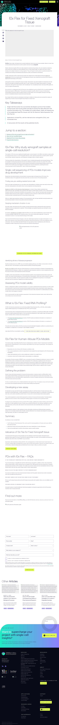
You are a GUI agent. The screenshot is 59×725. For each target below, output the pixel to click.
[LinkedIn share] (3, 38)
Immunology (23, 707)
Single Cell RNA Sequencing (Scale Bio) (27, 658)
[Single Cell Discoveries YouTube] (5, 666)
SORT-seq (22, 655)
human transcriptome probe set (16, 317)
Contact (41, 673)
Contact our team (11, 448)
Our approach (23, 716)
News (41, 663)
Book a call (52, 1)
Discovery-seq (23, 676)
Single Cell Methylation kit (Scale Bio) (27, 661)
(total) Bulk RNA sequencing (26, 675)
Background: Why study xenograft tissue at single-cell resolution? (20, 134)
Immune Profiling (24, 700)
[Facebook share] (3, 32)
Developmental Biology (25, 709)
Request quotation (46, 702)
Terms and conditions (44, 717)
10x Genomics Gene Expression (22, 189)
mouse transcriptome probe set (16, 321)
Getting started (42, 660)
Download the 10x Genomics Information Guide (29, 253)
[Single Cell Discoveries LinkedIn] (2, 666)
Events (41, 672)
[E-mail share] (3, 41)
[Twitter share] (3, 35)
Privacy (41, 714)
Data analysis (23, 681)
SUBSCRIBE (43, 683)
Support (41, 695)
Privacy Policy (50, 563)
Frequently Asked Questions (12, 139)
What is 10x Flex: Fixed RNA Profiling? (14, 136)
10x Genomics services (25, 667)
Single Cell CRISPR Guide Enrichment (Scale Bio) (29, 660)
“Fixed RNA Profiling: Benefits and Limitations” (37, 331)
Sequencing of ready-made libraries (27, 678)
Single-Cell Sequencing (25, 654)
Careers (41, 675)
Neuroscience (23, 710)
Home (6, 60)
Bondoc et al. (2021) (9, 268)
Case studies (42, 655)
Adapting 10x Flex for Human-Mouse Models (16, 138)
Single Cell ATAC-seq (24, 673)
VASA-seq (22, 657)
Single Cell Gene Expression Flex (26, 672)
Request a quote (44, 1)
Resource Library (43, 657)
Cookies (41, 715)
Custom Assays (23, 682)
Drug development (24, 697)
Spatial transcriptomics (25, 679)
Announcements (43, 661)
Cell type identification (25, 698)
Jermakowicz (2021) (16, 212)
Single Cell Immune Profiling (25, 670)
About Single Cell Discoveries (45, 669)
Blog (41, 658)
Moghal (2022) (9, 189)
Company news (42, 670)
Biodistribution (23, 695)
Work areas (42, 676)
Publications (42, 654)
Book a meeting (50, 635)
